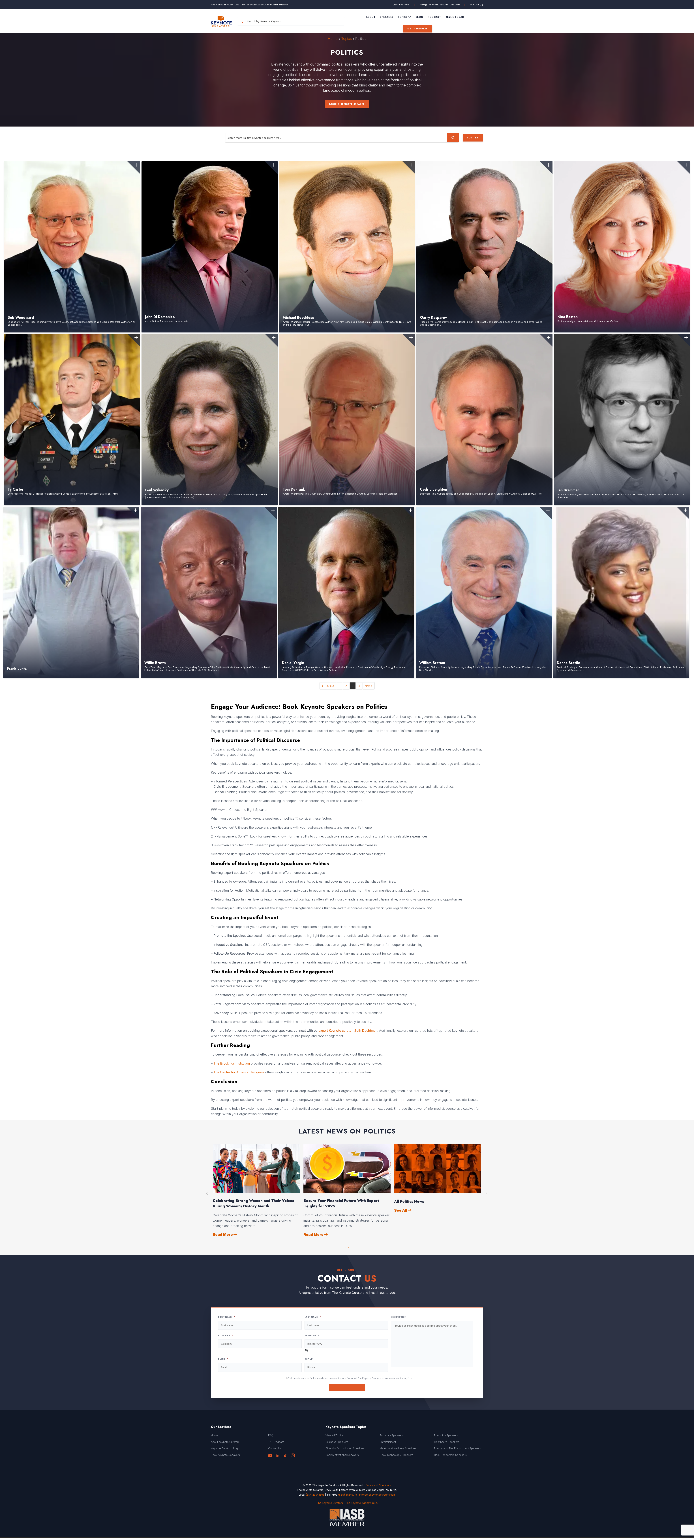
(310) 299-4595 (315, 1494)
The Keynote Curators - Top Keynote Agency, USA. (347, 1502)
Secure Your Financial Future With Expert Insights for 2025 (341, 1203)
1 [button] (346, 1247)
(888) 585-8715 (401, 5)
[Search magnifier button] (241, 21)
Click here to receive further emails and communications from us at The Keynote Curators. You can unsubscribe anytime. (350, 1378)
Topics (346, 38)
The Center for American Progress (238, 1072)
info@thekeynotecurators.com (440, 5)
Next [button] (487, 1193)
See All (401, 1210)
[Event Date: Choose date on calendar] (306, 1351)
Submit (347, 1387)
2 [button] (348, 1247)
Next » (368, 685)
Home (333, 38)
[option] (256, 1190)
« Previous (328, 685)
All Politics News (409, 1201)
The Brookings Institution (231, 1063)
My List (476, 5)
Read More (223, 1234)
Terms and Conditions (378, 1485)
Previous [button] (207, 1193)
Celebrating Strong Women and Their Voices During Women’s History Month (253, 1203)
